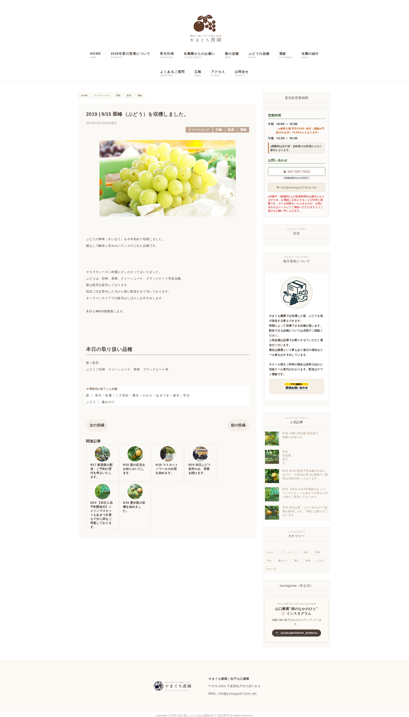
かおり (270, 552)
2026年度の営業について (131, 53)
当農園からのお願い (199, 53)
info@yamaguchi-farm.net (296, 187)
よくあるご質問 (172, 71)
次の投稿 (97, 425)
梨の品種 (232, 53)
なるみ (320, 560)
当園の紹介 (310, 53)
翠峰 (243, 129)
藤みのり (283, 560)
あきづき (272, 569)
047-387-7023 (296, 171)
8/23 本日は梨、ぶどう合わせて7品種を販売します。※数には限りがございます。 (305, 511)
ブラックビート (289, 552)
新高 (231, 129)
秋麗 (307, 560)
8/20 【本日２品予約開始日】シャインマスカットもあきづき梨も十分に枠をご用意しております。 (305, 493)
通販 (282, 53)
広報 (198, 71)
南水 (306, 552)
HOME (95, 53)
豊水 (296, 560)
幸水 (269, 560)
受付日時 (167, 53)
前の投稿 (238, 425)
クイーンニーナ (199, 129)
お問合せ (242, 71)
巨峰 (219, 129)
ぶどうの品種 (259, 53)
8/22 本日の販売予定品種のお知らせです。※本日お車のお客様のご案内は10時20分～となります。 (305, 474)
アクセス (218, 71)
